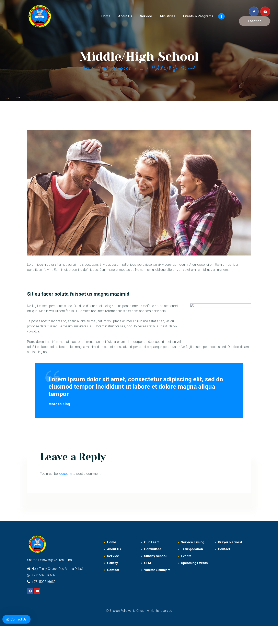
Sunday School (155, 556)
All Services (117, 68)
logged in (65, 474)
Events (186, 556)
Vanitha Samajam (157, 570)
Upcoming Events (194, 563)
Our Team (151, 542)
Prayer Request (230, 542)
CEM (147, 563)
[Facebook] (30, 591)
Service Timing (192, 542)
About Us (114, 549)
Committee (152, 549)
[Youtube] (37, 591)
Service (113, 556)
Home (88, 68)
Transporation (192, 549)
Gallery (112, 563)
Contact (113, 570)
